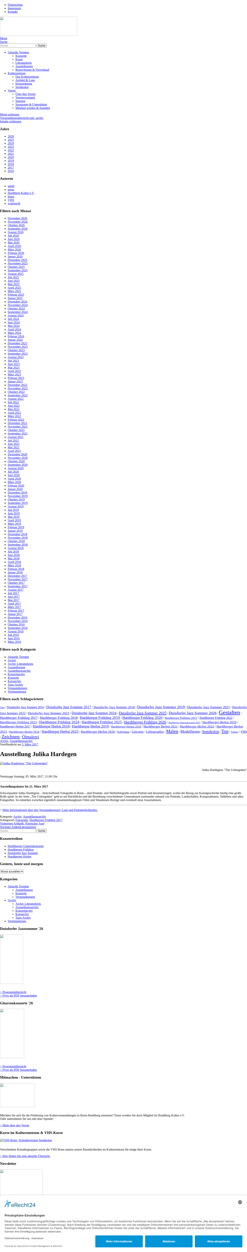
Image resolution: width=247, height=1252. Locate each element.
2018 (11, 164)
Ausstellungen (24, 66)
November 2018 (18, 537)
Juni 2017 (14, 596)
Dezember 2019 (17, 492)
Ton (224, 731)
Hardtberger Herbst (19, 856)
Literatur (138, 732)
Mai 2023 (13, 367)
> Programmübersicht (13, 992)
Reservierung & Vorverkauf (32, 69)
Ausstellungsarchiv (19, 670)
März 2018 (14, 565)
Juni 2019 (14, 513)
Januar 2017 (15, 614)
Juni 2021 (14, 444)
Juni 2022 (14, 405)
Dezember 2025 (17, 260)
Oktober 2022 (16, 391)
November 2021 (18, 426)
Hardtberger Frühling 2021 (181, 717)
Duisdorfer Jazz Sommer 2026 (193, 713)
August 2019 (16, 506)
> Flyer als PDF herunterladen (18, 995)
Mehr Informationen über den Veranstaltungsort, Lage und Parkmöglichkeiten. (50, 810)
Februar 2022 (16, 419)
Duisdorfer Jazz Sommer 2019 (161, 707)
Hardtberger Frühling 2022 (216, 717)
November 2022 (18, 388)
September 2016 (18, 628)
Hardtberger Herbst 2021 (161, 726)
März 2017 (14, 607)
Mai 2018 (13, 558)
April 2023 (14, 371)
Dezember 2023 (17, 343)
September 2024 (18, 312)
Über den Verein (25, 94)
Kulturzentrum (16, 73)
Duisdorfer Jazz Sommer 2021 (208, 707)
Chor (2, 707)
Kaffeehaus (123, 731)
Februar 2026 (16, 253)
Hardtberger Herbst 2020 (126, 726)
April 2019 (14, 520)
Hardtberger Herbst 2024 (24, 731)
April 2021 (14, 451)
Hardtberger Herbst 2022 (197, 726)
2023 (11, 146)
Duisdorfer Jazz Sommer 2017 (68, 707)
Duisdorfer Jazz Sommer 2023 (48, 713)
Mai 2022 (13, 409)
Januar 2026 (15, 256)
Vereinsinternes (17, 691)
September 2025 (18, 270)
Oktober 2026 (16, 225)
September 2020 (18, 464)
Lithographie (155, 732)
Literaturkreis (23, 62)
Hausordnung (23, 83)
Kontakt (13, 11)
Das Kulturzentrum (27, 76)
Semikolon (22, 87)
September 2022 (18, 395)
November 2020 (18, 457)
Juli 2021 (13, 440)
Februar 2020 (16, 485)
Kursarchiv (14, 681)
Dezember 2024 (17, 301)
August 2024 (16, 315)
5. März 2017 (30, 744)
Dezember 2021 (17, 423)
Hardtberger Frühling (21, 849)
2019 (11, 160)
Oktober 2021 (16, 430)
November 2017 (18, 579)
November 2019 (18, 496)
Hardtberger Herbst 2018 (51, 726)
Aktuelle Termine (18, 52)
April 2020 (14, 478)
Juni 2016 (14, 638)
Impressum (14, 8)
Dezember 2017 (17, 575)
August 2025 (16, 273)
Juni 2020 (14, 475)
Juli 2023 (13, 360)
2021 (11, 153)
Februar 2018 (16, 569)
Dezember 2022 (17, 385)
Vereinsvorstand (25, 97)
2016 (11, 171)
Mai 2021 (13, 447)
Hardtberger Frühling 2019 (100, 718)
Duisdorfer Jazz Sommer (23, 853)
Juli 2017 (13, 593)
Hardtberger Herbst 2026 (98, 732)
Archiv (12, 660)
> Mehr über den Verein (14, 1125)
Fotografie (21, 820)
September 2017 (18, 586)
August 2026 (16, 232)
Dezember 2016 (17, 617)
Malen (172, 731)
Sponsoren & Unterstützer (31, 104)
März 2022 (14, 416)
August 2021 (16, 437)
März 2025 (14, 291)
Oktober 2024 (16, 308)
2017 (11, 167)
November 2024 (18, 305)
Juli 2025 (13, 277)
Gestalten (229, 712)
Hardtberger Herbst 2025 (60, 731)
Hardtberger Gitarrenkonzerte (26, 846)
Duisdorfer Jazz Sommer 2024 (94, 713)
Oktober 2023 (16, 350)
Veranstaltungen (17, 688)
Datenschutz (15, 4)
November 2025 (18, 263)
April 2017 (14, 603)
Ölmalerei (30, 736)
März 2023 (14, 374)
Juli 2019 (13, 510)
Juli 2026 (13, 235)
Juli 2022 (13, 402)
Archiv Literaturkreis (20, 663)
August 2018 (16, 548)
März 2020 (14, 482)
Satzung (20, 101)
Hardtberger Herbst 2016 (219, 722)
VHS (243, 732)
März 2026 (14, 249)
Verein (12, 90)
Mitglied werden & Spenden (32, 108)
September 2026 (18, 228)
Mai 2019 (13, 516)
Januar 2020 (15, 489)
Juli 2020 (13, 471)
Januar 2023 (15, 381)
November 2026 (18, 221)
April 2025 (14, 287)
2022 (11, 150)
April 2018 (14, 562)
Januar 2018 (15, 572)
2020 (11, 157)
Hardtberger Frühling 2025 (102, 722)
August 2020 (16, 468)
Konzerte (21, 55)
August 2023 (16, 357)
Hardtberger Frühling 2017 (19, 718)
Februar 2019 (16, 527)
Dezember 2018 (17, 534)
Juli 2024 (13, 319)
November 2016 (18, 621)
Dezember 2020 (17, 454)
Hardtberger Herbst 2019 (90, 726)
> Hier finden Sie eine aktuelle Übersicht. (25, 1156)
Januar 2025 (15, 298)
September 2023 (18, 353)
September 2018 (18, 544)
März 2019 (14, 523)
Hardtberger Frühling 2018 (59, 718)
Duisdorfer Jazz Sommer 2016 (25, 707)
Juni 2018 (14, 555)
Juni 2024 (14, 322)
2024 (11, 143)
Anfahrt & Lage (25, 80)
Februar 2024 (16, 336)
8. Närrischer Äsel (22, 823)
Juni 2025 (14, 280)
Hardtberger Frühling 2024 (59, 722)
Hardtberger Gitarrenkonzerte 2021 (184, 723)
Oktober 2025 (16, 266)
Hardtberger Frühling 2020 (142, 718)
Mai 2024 (13, 326)
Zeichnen (11, 736)
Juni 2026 (14, 239)
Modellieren (190, 731)
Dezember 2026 (17, 218)
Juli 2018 (13, 551)
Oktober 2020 (16, 461)
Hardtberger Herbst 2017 (15, 726)
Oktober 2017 (16, 582)
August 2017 (16, 589)
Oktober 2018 (16, 541)
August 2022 (16, 398)
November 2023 (18, 346)
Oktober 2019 (16, 499)
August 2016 (16, 631)
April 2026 (14, 246)
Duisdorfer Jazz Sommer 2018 (114, 707)
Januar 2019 (15, 530)
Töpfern (234, 732)
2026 (11, 136)
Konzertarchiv (16, 674)
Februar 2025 (16, 294)
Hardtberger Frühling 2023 (18, 722)
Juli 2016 (13, 635)
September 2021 (18, 433)
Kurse (19, 59)
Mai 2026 (13, 242)
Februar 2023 (16, 378)
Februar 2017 (16, 610)
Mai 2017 (13, 600)
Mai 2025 (13, 284)
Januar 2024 (15, 339)
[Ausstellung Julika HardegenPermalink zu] (24, 763)
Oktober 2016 (16, 624)
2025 (11, 139)
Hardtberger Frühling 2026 (145, 722)
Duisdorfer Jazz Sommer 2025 (143, 713)
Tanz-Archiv (15, 684)
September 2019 (18, 503)
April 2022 (14, 412)
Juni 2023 (14, 364)
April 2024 (14, 329)
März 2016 (14, 641)
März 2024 (14, 332)
